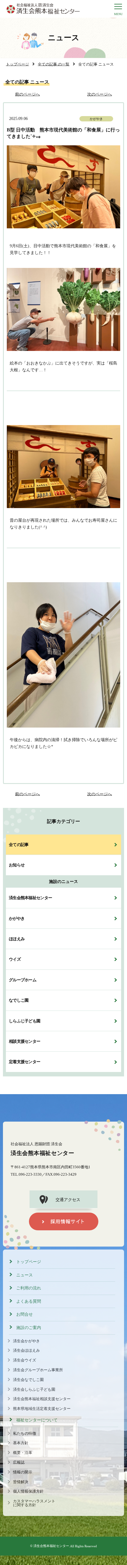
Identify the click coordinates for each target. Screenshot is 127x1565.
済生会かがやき (26, 1341)
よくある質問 (28, 1301)
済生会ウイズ (24, 1360)
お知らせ (17, 865)
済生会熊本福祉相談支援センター (42, 1399)
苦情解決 (20, 1482)
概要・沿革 (22, 1453)
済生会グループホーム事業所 (38, 1370)
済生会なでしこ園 (28, 1380)
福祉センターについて (37, 1420)
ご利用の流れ (28, 1288)
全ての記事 (18, 844)
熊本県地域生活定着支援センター (42, 1409)
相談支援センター (24, 1041)
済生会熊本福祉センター (30, 897)
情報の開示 (22, 1472)
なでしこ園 (18, 1000)
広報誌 (19, 1462)
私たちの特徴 (24, 1433)
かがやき (17, 918)
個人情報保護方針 (28, 1491)
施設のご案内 (28, 1327)
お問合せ (24, 1314)
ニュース (24, 1275)
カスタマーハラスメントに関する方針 (34, 1503)
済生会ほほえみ (26, 1350)
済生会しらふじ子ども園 (34, 1389)
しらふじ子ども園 (24, 1021)
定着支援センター (24, 1061)
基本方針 (20, 1443)
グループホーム (22, 979)
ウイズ (15, 959)
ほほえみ (17, 938)
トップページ (28, 1262)
